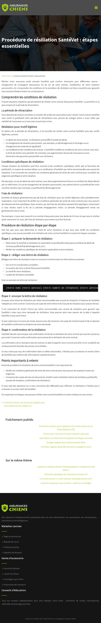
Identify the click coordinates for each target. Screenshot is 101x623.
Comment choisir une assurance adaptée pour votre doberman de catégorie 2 (24, 404)
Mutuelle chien (8, 76)
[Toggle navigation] (96, 8)
